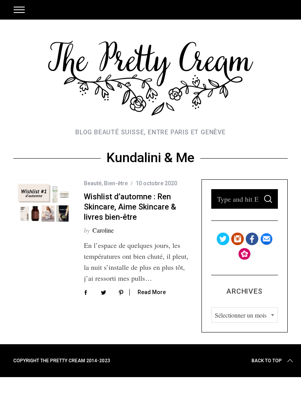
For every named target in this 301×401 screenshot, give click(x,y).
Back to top (267, 360)
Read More (152, 292)
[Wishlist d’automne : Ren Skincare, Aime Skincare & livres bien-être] (42, 202)
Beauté (93, 183)
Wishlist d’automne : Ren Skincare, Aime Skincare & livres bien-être (130, 207)
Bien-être (116, 183)
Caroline (103, 230)
